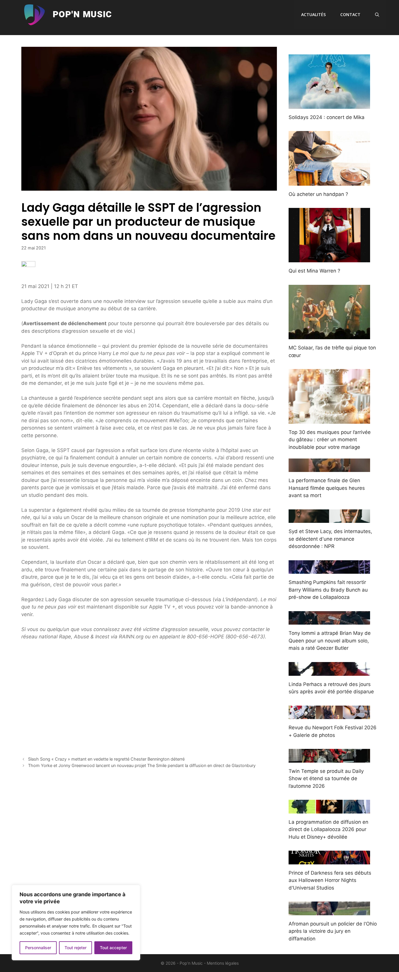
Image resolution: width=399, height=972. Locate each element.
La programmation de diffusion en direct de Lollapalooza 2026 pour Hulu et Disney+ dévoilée (328, 829)
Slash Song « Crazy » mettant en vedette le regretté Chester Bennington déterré (106, 758)
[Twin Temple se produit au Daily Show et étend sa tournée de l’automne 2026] (329, 758)
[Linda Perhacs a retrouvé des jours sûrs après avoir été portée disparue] (329, 672)
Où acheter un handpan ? (318, 194)
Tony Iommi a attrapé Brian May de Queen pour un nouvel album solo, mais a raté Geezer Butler (330, 640)
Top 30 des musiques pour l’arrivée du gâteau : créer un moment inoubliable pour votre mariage (330, 439)
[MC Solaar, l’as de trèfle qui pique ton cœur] (329, 335)
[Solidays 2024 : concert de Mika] (329, 105)
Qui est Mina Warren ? (314, 271)
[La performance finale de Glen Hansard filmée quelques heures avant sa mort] (329, 468)
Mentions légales (223, 963)
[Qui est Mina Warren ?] (329, 258)
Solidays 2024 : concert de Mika (327, 117)
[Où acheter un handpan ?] (329, 182)
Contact (350, 14)
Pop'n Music (82, 14)
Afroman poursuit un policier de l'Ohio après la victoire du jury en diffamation (333, 931)
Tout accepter (113, 947)
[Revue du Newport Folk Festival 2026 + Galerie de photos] (329, 715)
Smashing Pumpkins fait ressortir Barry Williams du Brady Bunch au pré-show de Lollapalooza (328, 589)
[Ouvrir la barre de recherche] (377, 14)
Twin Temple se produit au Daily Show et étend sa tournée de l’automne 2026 (326, 778)
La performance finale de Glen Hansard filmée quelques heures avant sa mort (327, 488)
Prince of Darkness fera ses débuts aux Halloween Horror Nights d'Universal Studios (330, 880)
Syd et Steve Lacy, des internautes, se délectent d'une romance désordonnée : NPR (330, 538)
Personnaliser (38, 947)
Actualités (313, 14)
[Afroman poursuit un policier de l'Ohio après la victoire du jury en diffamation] (329, 911)
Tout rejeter (75, 947)
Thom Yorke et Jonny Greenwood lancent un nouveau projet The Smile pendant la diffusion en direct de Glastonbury (142, 765)
